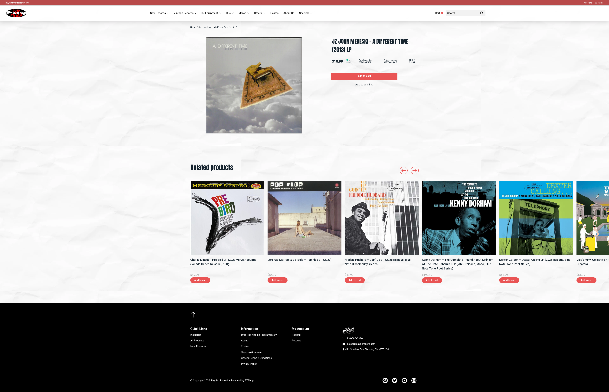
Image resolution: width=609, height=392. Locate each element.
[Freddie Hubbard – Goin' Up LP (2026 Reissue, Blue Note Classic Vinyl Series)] (382, 218)
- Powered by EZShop (241, 380)
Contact (245, 346)
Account (296, 340)
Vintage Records (183, 13)
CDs (228, 13)
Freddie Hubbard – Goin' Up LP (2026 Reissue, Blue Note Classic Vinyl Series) (378, 262)
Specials (304, 13)
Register (296, 334)
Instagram (195, 334)
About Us (288, 13)
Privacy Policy (249, 363)
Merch (242, 13)
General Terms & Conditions (256, 358)
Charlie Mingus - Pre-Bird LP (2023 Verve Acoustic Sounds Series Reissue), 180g (223, 262)
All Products (197, 340)
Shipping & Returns (251, 352)
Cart (440, 13)
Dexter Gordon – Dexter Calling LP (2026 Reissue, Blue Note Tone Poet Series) (534, 262)
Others (258, 13)
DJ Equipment (209, 13)
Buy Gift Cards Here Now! (17, 2)
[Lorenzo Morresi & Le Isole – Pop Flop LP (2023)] (304, 218)
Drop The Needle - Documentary (259, 334)
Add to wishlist (364, 84)
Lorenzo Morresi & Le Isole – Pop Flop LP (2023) (299, 259)
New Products (198, 346)
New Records (158, 13)
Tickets (274, 13)
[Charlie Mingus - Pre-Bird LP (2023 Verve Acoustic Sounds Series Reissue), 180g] (227, 218)
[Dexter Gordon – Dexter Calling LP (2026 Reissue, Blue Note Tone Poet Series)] (536, 218)
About (244, 340)
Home (193, 27)
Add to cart (364, 76)
